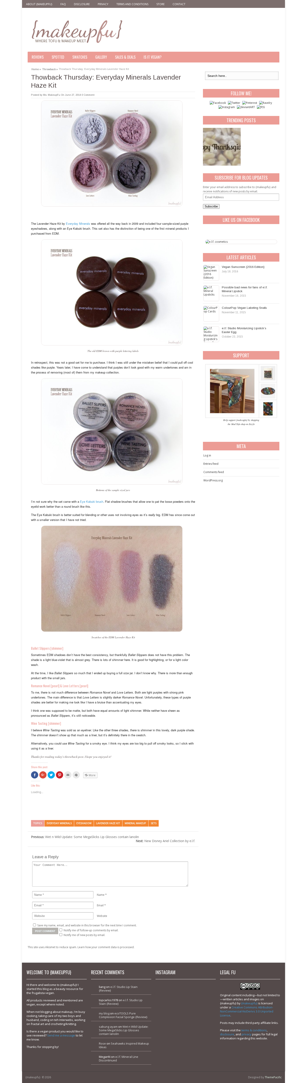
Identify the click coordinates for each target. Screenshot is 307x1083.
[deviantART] (246, 107)
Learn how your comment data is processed (106, 947)
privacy (246, 1034)
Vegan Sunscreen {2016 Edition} (243, 267)
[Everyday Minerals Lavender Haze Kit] (113, 292)
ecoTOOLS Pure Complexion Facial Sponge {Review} (123, 1015)
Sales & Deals (125, 57)
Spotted (58, 57)
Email (100, 905)
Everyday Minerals (78, 223)
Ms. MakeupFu (51, 94)
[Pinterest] (249, 103)
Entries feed (210, 464)
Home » (36, 68)
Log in (207, 455)
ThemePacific (273, 1077)
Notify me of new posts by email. (84, 935)
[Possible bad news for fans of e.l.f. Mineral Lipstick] (211, 293)
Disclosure (82, 4)
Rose (102, 1043)
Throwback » (50, 68)
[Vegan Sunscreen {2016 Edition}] (211, 273)
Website (102, 916)
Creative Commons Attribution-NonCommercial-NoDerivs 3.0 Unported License (246, 1011)
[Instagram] (226, 107)
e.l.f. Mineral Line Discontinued (118, 1058)
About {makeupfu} (39, 4)
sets (153, 823)
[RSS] (261, 107)
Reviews (38, 57)
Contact (179, 4)
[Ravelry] (265, 103)
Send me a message (61, 1035)
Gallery (101, 57)
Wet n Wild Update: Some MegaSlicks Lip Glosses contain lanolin (85, 837)
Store (160, 4)
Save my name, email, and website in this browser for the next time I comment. (87, 925)
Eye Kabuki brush (91, 501)
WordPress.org (213, 480)
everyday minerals (59, 823)
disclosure (227, 1034)
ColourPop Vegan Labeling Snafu (244, 307)
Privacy (103, 4)
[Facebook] (218, 103)
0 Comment (88, 94)
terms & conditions (254, 1030)
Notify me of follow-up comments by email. (91, 930)
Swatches (79, 57)
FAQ (63, 4)
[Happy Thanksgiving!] (222, 147)
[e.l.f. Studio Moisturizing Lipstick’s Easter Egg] (211, 334)
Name (101, 895)
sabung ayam (108, 1027)
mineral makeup (135, 823)
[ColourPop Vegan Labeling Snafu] (211, 314)
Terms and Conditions (132, 4)
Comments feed (213, 472)
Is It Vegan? (153, 57)
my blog (104, 1013)
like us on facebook (241, 219)
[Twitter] (234, 103)
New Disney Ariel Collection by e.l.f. (165, 841)
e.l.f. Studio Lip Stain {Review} (118, 988)
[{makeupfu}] (76, 31)
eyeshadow (83, 823)
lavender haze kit (108, 823)
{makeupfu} (249, 1003)
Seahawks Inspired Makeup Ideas (124, 1045)
